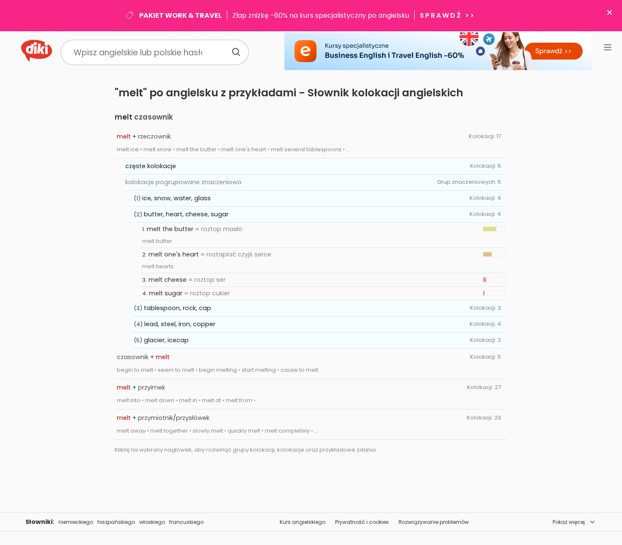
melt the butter (170, 229)
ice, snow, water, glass (176, 198)
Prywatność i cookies (362, 522)
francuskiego (186, 522)
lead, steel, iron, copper (179, 324)
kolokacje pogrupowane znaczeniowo (183, 182)
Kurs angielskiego (302, 522)
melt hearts (157, 266)
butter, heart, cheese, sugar (186, 214)
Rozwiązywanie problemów (434, 522)
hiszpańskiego (116, 522)
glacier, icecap (166, 340)
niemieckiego (75, 522)
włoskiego (152, 522)
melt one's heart (174, 254)
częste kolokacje (150, 166)
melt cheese (168, 279)
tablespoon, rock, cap (177, 308)
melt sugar (165, 293)
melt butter (157, 241)
